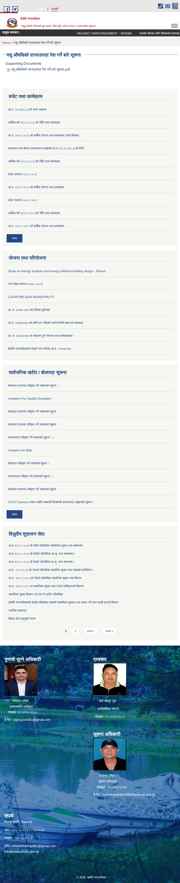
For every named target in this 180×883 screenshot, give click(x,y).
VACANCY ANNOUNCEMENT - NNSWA (92, 33)
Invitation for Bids (20, 450)
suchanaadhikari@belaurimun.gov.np (129, 794)
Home (6, 42)
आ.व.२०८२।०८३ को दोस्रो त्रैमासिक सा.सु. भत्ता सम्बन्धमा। (42, 553)
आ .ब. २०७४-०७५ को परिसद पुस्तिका (29, 310)
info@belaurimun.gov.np (21, 851)
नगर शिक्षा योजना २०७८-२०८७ (25, 284)
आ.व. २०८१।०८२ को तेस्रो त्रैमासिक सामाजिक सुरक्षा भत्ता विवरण (45, 578)
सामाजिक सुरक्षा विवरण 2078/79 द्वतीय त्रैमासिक (36, 594)
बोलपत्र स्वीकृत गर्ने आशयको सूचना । (29, 463)
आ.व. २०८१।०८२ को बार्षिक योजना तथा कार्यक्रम (36, 187)
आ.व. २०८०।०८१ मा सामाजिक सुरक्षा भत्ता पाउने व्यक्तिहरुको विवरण (46, 586)
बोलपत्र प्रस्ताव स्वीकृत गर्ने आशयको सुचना (32, 489)
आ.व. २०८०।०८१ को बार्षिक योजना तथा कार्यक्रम (36, 226)
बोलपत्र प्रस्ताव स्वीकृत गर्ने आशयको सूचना (32, 411)
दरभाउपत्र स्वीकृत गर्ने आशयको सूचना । (30, 476)
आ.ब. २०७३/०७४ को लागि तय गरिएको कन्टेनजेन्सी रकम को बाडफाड (45, 323)
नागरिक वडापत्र (17, 610)
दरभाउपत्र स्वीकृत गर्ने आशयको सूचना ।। (31, 437)
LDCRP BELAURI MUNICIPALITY (31, 297)
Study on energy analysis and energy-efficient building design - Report (57, 271)
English (41, 9)
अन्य (14, 238)
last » (109, 631)
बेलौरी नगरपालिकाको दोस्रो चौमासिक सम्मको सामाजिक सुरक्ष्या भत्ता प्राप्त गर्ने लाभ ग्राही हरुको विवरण (63, 602)
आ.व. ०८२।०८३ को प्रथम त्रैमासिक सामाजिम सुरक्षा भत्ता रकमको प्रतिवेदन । (52, 570)
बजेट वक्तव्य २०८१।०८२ (22, 200)
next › (91, 631)
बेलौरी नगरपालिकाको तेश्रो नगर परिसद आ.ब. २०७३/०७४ (39, 348)
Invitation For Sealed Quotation (29, 398)
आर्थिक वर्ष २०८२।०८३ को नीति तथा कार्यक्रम (34, 161)
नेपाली (54, 9)
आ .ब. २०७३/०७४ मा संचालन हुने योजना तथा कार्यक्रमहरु (40, 335)
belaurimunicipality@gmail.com (34, 846)
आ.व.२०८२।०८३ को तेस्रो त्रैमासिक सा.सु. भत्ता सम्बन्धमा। (42, 562)
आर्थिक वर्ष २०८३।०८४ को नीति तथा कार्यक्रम (34, 122)
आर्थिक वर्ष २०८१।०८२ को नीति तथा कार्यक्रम (34, 213)
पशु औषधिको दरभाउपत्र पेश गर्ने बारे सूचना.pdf (40, 69)
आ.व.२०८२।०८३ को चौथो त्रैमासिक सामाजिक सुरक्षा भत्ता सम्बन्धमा (46, 545)
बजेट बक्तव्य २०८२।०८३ (22, 174)
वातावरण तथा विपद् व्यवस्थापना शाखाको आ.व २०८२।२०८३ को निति (46, 148)
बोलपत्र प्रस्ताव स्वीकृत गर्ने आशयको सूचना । (33, 385)
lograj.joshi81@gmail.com (32, 719)
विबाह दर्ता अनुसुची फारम (22, 618)
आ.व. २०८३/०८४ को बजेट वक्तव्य (27, 109)
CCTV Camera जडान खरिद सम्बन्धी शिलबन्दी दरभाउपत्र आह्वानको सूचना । (51, 502)
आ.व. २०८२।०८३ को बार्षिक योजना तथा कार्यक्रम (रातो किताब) (43, 135)
